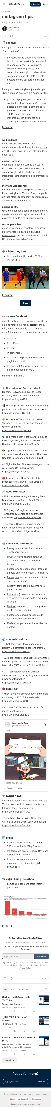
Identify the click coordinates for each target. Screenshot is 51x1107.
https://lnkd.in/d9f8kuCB (15, 714)
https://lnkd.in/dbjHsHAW (16, 811)
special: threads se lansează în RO (18, 1039)
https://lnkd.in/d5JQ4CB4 (16, 413)
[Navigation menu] (4, 4)
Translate (8, 11)
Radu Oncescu (15, 27)
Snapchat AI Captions (12, 1004)
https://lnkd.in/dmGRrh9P (16, 825)
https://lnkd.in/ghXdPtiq (15, 399)
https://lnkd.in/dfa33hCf (15, 701)
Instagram (13, 548)
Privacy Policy (25, 968)
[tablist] (16, 989)
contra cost (24, 197)
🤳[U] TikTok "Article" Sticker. (14, 1019)
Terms (31, 1094)
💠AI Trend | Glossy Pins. (14, 1024)
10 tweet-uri (23, 859)
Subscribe (35, 4)
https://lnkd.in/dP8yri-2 (35, 665)
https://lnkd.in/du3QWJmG (16, 430)
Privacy (24, 1094)
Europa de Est (32, 164)
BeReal (12, 623)
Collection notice (41, 1094)
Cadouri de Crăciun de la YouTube (16, 999)
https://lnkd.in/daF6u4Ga (26, 444)
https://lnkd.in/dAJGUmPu (16, 682)
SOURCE (8, 127)
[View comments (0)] (15, 1010)
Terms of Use (38, 962)
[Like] (5, 36)
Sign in (45, 4)
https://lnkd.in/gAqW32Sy (25, 531)
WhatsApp (13, 594)
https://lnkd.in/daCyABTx (15, 485)
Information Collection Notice (30, 965)
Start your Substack (20, 1099)
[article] (25, 1003)
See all (7, 1060)
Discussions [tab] (23, 989)
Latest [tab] (12, 989)
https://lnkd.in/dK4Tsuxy (15, 471)
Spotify (12, 585)
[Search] (46, 989)
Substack (14, 1104)
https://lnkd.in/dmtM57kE (16, 503)
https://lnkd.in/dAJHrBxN (16, 651)
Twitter (12, 557)
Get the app (36, 1099)
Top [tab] (5, 989)
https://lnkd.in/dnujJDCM (27, 517)
